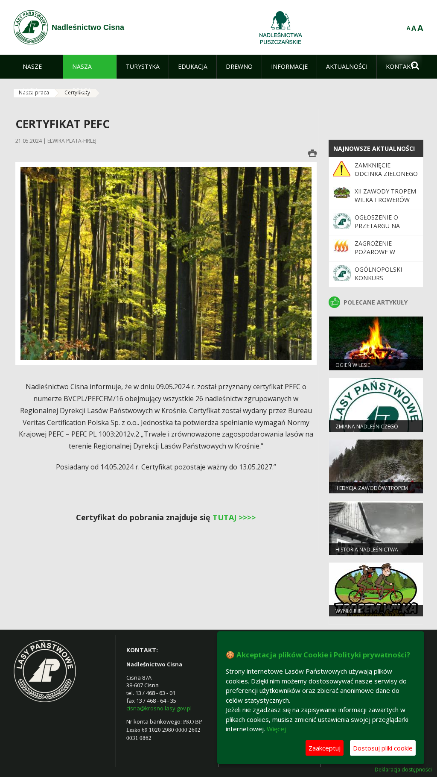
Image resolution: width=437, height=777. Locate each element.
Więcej (276, 728)
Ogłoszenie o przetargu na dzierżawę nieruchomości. (380, 230)
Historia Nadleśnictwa (366, 549)
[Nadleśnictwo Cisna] (31, 27)
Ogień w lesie (352, 365)
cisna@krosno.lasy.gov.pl (159, 708)
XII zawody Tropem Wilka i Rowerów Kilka (385, 200)
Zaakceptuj (325, 748)
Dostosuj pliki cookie (383, 748)
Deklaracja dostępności (403, 770)
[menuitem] (38, 67)
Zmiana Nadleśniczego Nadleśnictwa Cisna (366, 430)
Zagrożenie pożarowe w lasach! (375, 252)
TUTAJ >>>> (234, 517)
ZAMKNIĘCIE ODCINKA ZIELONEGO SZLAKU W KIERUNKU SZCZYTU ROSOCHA (386, 178)
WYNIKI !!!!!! (348, 611)
